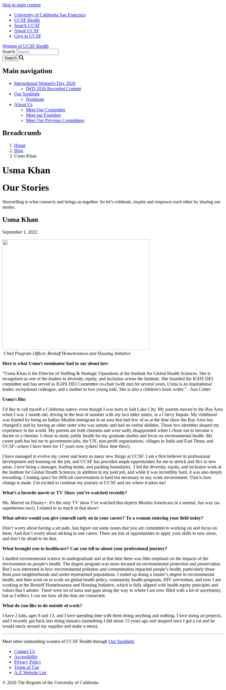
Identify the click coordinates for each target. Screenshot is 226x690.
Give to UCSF (27, 36)
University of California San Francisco (50, 14)
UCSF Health (27, 20)
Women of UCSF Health (25, 45)
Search (8, 51)
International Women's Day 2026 (44, 83)
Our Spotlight (26, 93)
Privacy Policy (27, 661)
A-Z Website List (30, 672)
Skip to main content (21, 4)
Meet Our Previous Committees (55, 120)
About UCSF (26, 30)
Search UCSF (27, 25)
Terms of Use (26, 667)
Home (20, 145)
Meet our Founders (43, 115)
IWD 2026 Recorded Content (53, 88)
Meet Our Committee (45, 109)
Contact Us (24, 651)
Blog (18, 150)
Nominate (35, 99)
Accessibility (26, 656)
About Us (23, 104)
